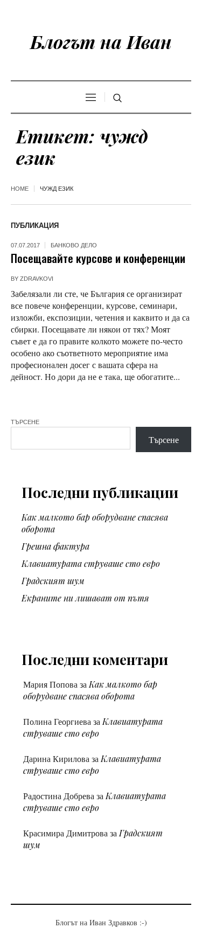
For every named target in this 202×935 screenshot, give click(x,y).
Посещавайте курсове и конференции (98, 258)
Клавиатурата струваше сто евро (91, 563)
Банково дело (74, 245)
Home (20, 188)
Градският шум (53, 580)
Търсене (25, 422)
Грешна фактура (55, 546)
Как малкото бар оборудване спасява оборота (90, 690)
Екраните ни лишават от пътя (85, 598)
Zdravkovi (36, 278)
